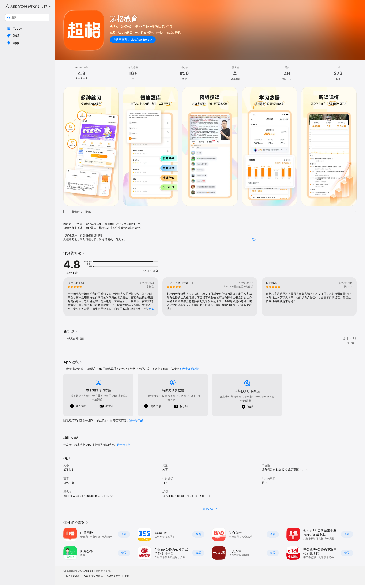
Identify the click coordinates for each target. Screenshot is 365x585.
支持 (127, 576)
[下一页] (361, 296)
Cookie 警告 (113, 576)
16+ (164, 482)
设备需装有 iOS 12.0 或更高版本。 (283, 469)
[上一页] (59, 296)
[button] (27, 28)
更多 (254, 239)
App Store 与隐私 (93, 576)
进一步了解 (136, 420)
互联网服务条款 (71, 576)
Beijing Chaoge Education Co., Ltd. (86, 495)
